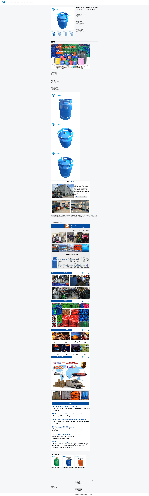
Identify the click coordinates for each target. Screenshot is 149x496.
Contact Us (31, 2)
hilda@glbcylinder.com (78, 488)
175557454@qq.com (78, 490)
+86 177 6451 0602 (78, 484)
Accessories (23, 2)
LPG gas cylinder (16, 2)
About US (11, 2)
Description (53, 42)
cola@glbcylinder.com (78, 489)
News (28, 2)
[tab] (53, 42)
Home (8, 2)
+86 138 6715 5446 (78, 483)
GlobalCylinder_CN (54, 487)
